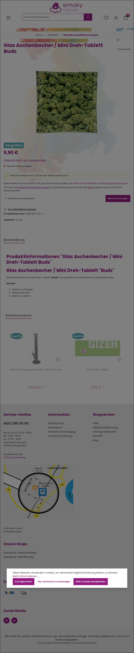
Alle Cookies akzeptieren (90, 581)
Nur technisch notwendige (54, 581)
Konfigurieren (23, 581)
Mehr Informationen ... (26, 576)
